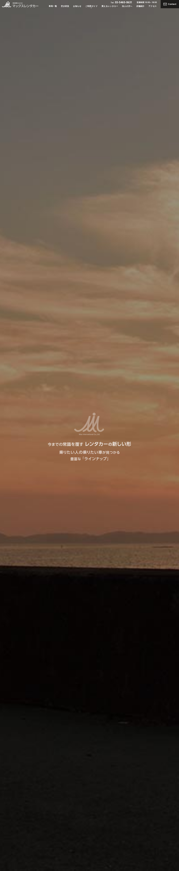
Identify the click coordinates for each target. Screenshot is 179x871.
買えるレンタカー (110, 6)
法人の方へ (127, 6)
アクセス (152, 6)
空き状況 (65, 6)
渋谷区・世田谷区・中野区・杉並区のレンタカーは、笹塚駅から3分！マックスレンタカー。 (20, 4)
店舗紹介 (140, 6)
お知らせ (77, 6)
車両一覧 (53, 6)
